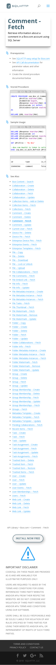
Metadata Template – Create (26, 413)
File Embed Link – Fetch (23, 279)
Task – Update (19, 440)
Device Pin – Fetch (21, 236)
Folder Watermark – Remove (26, 366)
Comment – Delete (21, 217)
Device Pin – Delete (21, 232)
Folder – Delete (19, 330)
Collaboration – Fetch (22, 193)
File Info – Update (20, 287)
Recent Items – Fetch (22, 428)
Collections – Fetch (21, 209)
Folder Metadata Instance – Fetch (28, 354)
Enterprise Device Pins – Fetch (27, 240)
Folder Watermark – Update (25, 370)
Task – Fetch (18, 436)
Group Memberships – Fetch (26, 405)
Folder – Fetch (19, 334)
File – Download (20, 260)
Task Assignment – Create (25, 444)
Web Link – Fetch (20, 507)
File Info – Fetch (20, 283)
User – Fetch (18, 479)
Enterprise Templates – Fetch (26, 248)
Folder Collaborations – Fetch (26, 342)
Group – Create (19, 373)
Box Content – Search (22, 181)
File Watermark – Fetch (23, 311)
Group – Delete (19, 377)
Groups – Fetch (19, 409)
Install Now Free (28, 538)
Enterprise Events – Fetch (24, 244)
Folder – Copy (19, 322)
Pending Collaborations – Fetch (27, 425)
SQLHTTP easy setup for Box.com (33, 58)
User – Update (19, 483)
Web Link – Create (21, 499)
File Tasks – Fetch (21, 303)
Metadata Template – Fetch (25, 417)
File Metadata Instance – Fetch (27, 295)
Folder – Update (20, 338)
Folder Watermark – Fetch (24, 362)
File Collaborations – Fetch (25, 271)
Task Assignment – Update (25, 452)
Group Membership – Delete (26, 393)
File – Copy (17, 252)
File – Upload (18, 268)
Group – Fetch (19, 381)
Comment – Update (21, 224)
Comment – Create (21, 213)
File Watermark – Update (24, 319)
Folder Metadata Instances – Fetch (29, 358)
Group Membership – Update (26, 401)
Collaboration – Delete (23, 189)
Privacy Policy (18, 647)
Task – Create (19, 432)
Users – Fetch (19, 495)
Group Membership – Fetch (25, 397)
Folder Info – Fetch (21, 346)
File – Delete (18, 256)
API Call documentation (27, 62)
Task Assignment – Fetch (24, 448)
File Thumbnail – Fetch (23, 307)
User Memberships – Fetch (25, 491)
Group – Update (20, 385)
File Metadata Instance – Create (27, 291)
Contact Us (36, 647)
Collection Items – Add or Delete (28, 201)
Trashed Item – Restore (23, 468)
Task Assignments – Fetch (25, 456)
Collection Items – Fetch (24, 205)
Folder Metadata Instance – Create (29, 350)
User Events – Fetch (22, 487)
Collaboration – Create (23, 185)
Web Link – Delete (21, 503)
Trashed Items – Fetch (23, 472)
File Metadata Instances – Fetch (27, 299)
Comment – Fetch (21, 220)
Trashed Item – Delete (23, 460)
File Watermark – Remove (24, 315)
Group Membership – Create (26, 389)
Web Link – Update (21, 511)
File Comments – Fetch (23, 275)
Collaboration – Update (23, 197)
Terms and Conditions (26, 644)
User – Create (19, 476)
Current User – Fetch (22, 228)
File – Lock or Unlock (22, 264)
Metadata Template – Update (26, 421)
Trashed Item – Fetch (22, 464)
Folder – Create (19, 326)
